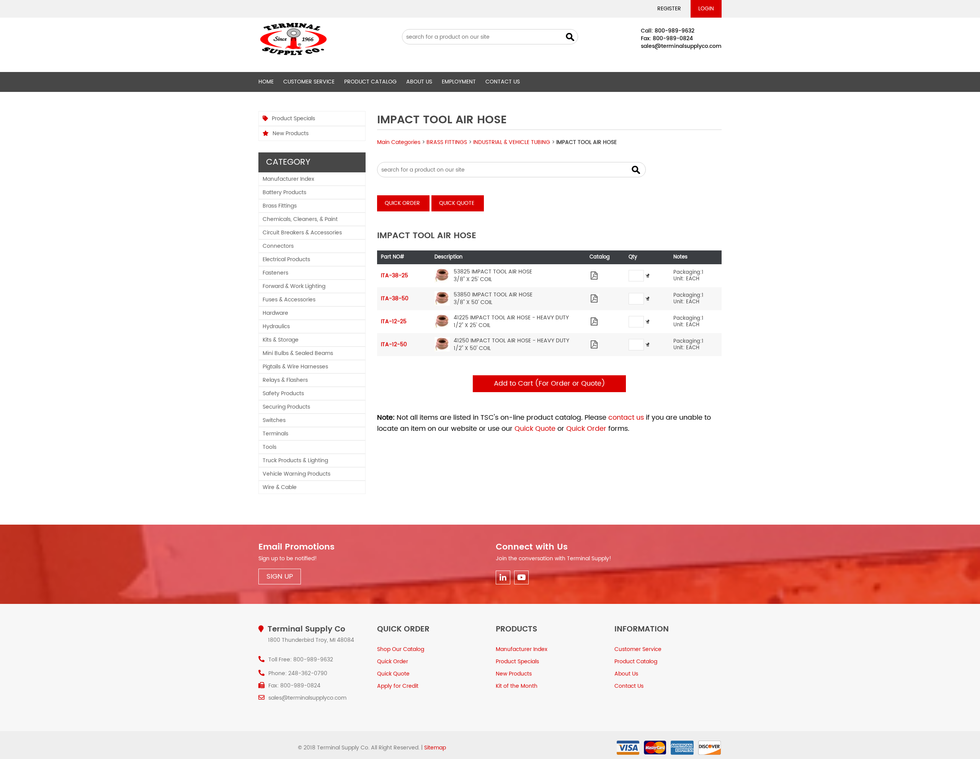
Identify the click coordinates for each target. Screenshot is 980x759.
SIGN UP (279, 576)
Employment (459, 81)
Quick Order (402, 203)
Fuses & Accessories (289, 299)
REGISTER (669, 8)
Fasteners (275, 272)
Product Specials (293, 118)
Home (266, 81)
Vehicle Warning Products (296, 473)
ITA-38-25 (394, 275)
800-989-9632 (674, 30)
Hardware (275, 313)
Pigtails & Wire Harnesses (295, 366)
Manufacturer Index (288, 179)
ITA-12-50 (394, 344)
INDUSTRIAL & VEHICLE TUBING (511, 142)
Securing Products (286, 406)
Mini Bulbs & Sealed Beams (298, 353)
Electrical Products (286, 259)
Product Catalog (370, 81)
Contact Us (502, 81)
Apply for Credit (397, 686)
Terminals (275, 433)
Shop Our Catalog (400, 649)
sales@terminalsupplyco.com (681, 46)
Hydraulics (276, 326)
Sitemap (435, 747)
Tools (269, 447)
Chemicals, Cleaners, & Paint (300, 219)
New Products (291, 133)
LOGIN (706, 8)
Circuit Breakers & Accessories (302, 232)
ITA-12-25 (394, 321)
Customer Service (309, 81)
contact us (626, 417)
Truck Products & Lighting (295, 460)
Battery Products (284, 192)
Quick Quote (456, 203)
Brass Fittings (280, 205)
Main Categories (398, 142)
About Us (419, 81)
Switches (274, 420)
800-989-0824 (673, 38)
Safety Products (283, 393)
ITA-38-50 (394, 298)
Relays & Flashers (285, 380)
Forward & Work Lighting (294, 286)
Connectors (278, 246)
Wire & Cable (280, 487)
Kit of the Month (516, 686)
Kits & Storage (281, 339)
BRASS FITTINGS (446, 142)
